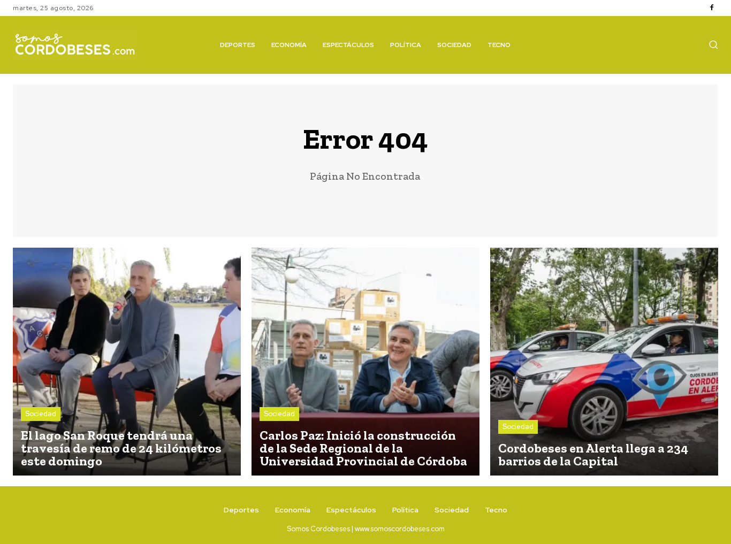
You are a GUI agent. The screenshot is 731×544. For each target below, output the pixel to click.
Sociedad (40, 413)
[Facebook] (711, 8)
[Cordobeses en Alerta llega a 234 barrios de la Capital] (604, 362)
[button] (713, 44)
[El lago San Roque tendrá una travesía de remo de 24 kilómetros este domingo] (127, 362)
